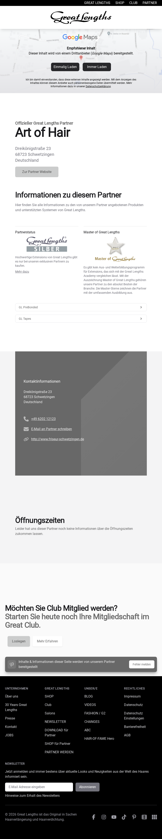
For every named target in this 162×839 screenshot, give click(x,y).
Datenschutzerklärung (98, 86)
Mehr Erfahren (47, 641)
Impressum (132, 696)
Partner (150, 3)
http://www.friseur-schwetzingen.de (57, 439)
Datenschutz (133, 705)
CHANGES (92, 722)
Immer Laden (97, 67)
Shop (119, 3)
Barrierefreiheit (135, 727)
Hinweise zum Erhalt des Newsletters (32, 796)
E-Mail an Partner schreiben (51, 429)
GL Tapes (25, 318)
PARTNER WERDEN (59, 752)
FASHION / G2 (94, 713)
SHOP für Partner (57, 744)
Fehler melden (142, 664)
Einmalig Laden (65, 67)
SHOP (49, 696)
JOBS (9, 735)
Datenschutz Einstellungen (134, 715)
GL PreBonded (28, 307)
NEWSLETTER (55, 722)
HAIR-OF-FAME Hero (99, 739)
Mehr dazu (22, 271)
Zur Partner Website (36, 172)
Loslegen (19, 641)
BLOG (88, 696)
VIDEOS (90, 705)
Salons (50, 713)
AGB (127, 735)
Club (133, 3)
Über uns (11, 696)
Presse (10, 718)
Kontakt (11, 727)
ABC (87, 730)
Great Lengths (97, 3)
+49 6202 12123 (43, 419)
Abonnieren (87, 787)
